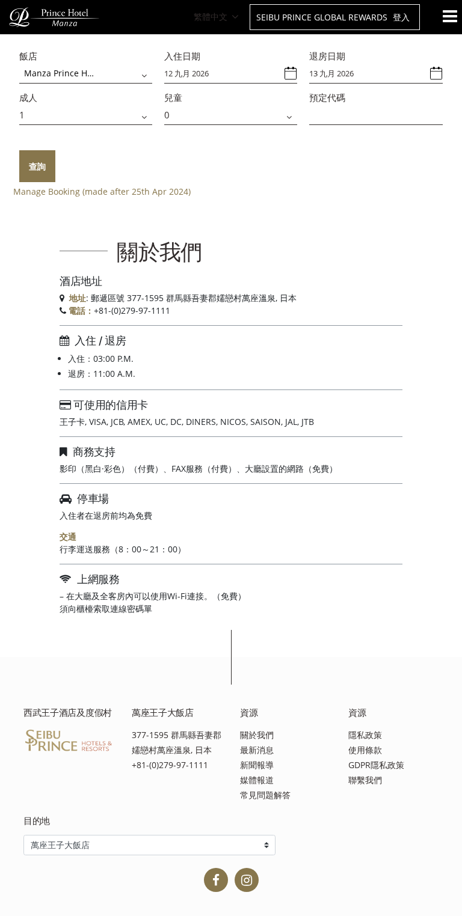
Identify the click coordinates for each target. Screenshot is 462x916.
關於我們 (257, 734)
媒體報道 (257, 780)
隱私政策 (365, 734)
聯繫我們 (365, 780)
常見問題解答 (265, 795)
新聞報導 (257, 765)
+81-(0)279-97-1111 (170, 765)
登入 (401, 17)
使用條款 (365, 750)
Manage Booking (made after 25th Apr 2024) (102, 191)
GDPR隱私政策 (376, 765)
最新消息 (257, 750)
